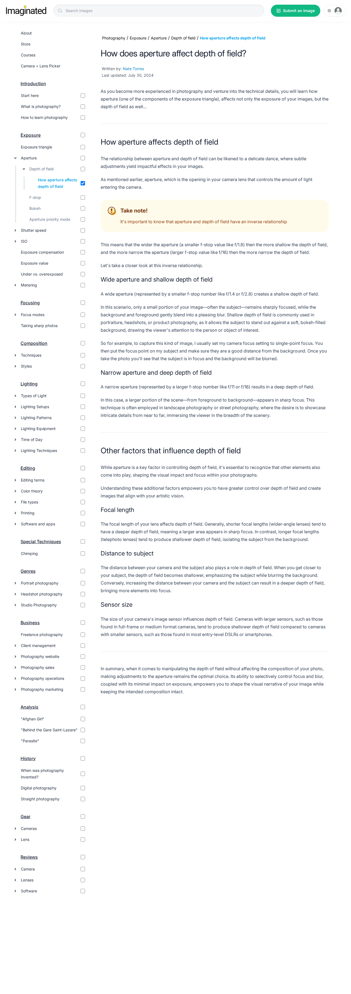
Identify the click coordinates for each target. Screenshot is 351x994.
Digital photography (38, 788)
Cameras (29, 828)
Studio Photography (39, 605)
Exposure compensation (42, 252)
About (26, 33)
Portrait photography (39, 583)
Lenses (27, 880)
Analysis (29, 707)
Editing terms (32, 480)
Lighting (29, 383)
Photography (113, 38)
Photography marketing (42, 689)
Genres (28, 571)
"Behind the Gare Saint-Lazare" (49, 729)
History (28, 758)
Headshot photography (42, 594)
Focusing (30, 302)
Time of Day (32, 439)
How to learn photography (44, 117)
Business (30, 622)
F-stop (35, 197)
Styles (26, 366)
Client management (38, 645)
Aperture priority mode (49, 219)
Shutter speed (33, 230)
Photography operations (42, 678)
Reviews (29, 857)
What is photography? (41, 106)
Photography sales (37, 667)
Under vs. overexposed (42, 274)
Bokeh (35, 208)
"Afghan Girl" (32, 719)
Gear (25, 816)
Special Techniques (41, 541)
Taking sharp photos (39, 325)
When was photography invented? (42, 773)
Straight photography (40, 799)
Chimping (29, 553)
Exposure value (34, 263)
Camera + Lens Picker (40, 66)
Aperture (29, 158)
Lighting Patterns (36, 417)
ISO (24, 241)
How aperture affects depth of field (57, 183)
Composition (34, 343)
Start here (30, 95)
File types (29, 502)
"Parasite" (30, 740)
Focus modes (32, 314)
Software (29, 891)
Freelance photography (42, 634)
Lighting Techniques (39, 450)
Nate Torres (133, 68)
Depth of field (41, 169)
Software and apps (38, 524)
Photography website (40, 656)
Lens (25, 839)
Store (25, 44)
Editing (28, 468)
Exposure (31, 135)
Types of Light (34, 395)
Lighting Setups (35, 406)
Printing (28, 513)
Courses (28, 55)
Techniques (31, 355)
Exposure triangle (36, 147)
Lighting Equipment (38, 428)
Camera (28, 869)
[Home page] (26, 11)
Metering (29, 285)
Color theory (32, 491)
